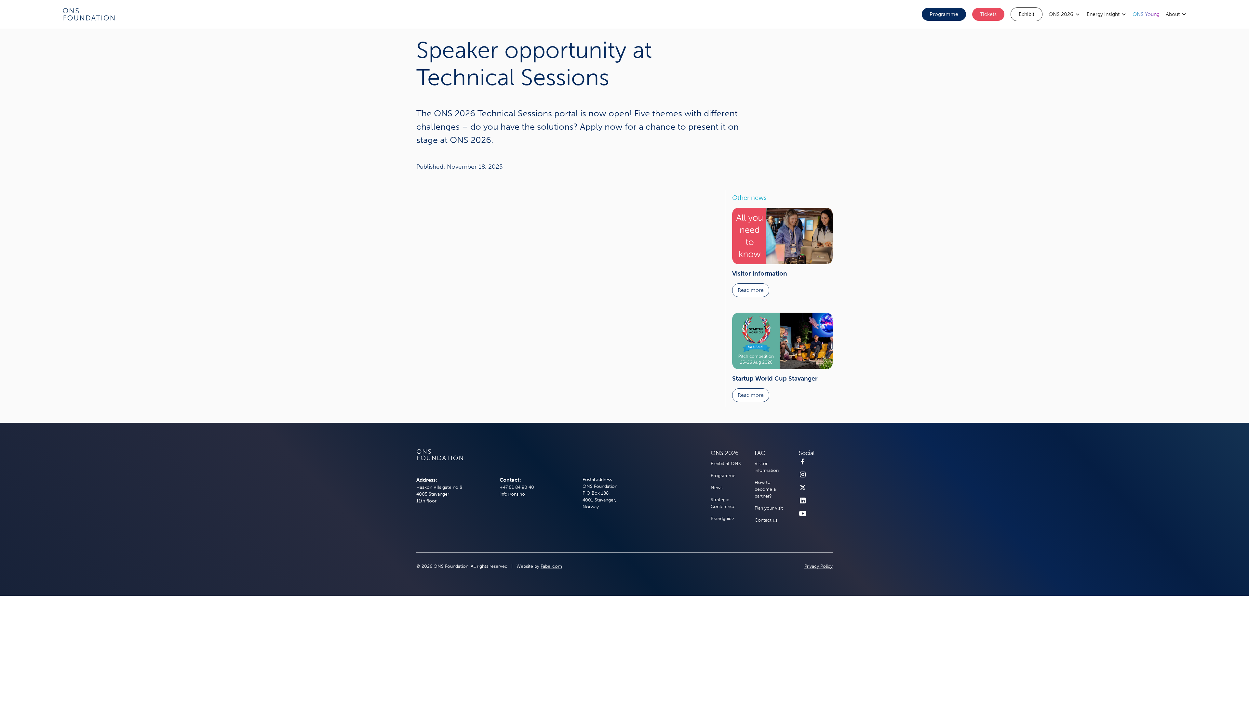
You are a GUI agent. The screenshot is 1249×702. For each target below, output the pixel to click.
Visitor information (767, 467)
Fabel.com (551, 566)
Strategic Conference (723, 503)
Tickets (988, 14)
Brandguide (722, 518)
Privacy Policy (818, 566)
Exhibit (1026, 14)
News (716, 487)
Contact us (766, 520)
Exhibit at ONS (726, 463)
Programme (944, 14)
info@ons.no (512, 494)
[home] (88, 14)
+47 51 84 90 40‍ (517, 487)
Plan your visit (769, 508)
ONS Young (1146, 14)
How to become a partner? (765, 489)
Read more (751, 290)
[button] (1064, 14)
